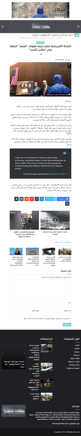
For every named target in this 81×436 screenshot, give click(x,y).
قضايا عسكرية (73, 361)
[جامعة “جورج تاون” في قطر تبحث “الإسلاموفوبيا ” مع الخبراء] (46, 383)
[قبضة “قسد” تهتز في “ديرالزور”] (46, 397)
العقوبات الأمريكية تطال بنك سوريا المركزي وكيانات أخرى (32, 261)
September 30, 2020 (56, 174)
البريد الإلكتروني (67, 310)
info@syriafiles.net (60, 423)
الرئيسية (58, 38)
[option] (13, 353)
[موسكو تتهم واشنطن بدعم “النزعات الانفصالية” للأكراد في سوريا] (16, 251)
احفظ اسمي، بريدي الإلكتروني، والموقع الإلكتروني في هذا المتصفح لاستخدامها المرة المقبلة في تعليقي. (46, 318)
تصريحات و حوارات (73, 368)
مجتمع (76, 352)
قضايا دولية (75, 358)
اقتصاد (76, 348)
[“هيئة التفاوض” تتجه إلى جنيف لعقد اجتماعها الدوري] (46, 367)
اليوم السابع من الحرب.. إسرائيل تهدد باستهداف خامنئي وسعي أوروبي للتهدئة (34, 352)
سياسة (76, 355)
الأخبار (77, 345)
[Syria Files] (40, 27)
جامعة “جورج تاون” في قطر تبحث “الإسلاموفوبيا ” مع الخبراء (14, 364)
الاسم (69, 303)
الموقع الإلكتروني (35, 310)
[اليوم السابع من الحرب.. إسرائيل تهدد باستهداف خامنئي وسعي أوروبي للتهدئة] (46, 348)
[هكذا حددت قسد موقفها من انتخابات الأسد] (64, 251)
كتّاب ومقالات (74, 365)
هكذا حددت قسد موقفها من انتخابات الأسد (64, 259)
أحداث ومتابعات (51, 38)
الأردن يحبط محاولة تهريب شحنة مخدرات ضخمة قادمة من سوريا (49, 261)
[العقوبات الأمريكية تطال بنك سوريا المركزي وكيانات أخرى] (32, 251)
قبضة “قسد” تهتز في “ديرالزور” (62, 35)
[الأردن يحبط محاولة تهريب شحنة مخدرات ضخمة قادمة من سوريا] (48, 251)
